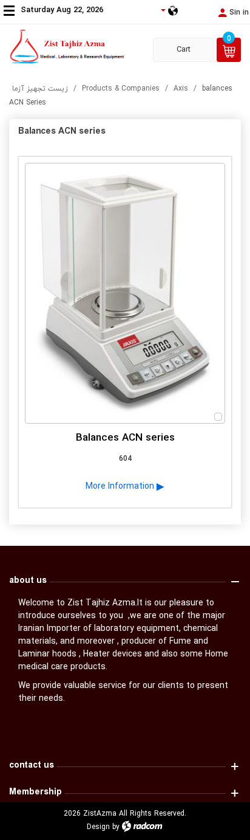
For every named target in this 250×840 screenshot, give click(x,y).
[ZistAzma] (73, 47)
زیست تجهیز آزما (40, 88)
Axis (181, 88)
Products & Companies (121, 88)
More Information (121, 486)
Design (98, 827)
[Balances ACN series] (125, 293)
